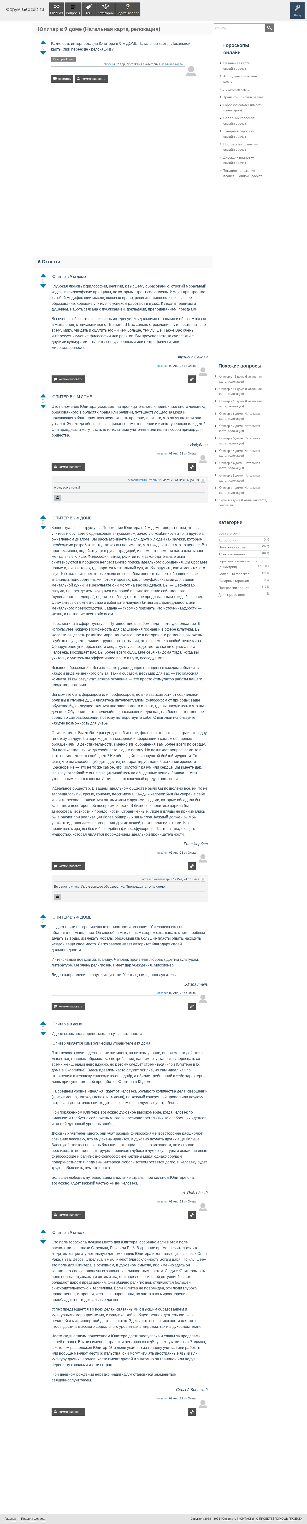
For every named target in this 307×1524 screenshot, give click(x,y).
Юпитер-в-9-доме (63, 59)
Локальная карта (236, 89)
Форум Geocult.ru (25, 9)
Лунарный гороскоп (233, 581)
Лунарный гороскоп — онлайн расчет (240, 133)
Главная (56, 13)
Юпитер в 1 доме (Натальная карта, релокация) (239, 490)
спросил (109, 64)
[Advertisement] (124, 127)
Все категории (229, 533)
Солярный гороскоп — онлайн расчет (240, 120)
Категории (106, 13)
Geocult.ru (229, 1518)
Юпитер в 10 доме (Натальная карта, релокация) (240, 403)
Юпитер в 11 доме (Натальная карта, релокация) (240, 391)
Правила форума (33, 1518)
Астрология (227, 540)
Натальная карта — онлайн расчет (238, 65)
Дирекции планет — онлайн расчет (238, 160)
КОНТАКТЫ (246, 1518)
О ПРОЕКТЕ (264, 1518)
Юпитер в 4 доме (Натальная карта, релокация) (239, 465)
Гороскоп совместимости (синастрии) (242, 107)
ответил (162, 366)
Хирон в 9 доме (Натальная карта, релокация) (242, 502)
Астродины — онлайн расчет (240, 78)
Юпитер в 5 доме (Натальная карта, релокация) (239, 453)
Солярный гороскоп (233, 574)
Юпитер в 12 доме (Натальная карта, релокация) (240, 379)
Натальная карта (171, 64)
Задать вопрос (128, 13)
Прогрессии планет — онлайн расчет (240, 146)
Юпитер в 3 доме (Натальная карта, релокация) (239, 478)
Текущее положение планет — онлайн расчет (242, 173)
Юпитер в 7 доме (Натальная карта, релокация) (239, 428)
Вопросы (73, 13)
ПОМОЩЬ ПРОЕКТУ (288, 1518)
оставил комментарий (143, 480)
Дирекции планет (231, 595)
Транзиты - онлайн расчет (243, 97)
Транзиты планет (231, 554)
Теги (88, 13)
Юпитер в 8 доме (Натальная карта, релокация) (239, 416)
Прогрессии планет (233, 588)
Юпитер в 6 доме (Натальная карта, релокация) (239, 441)
